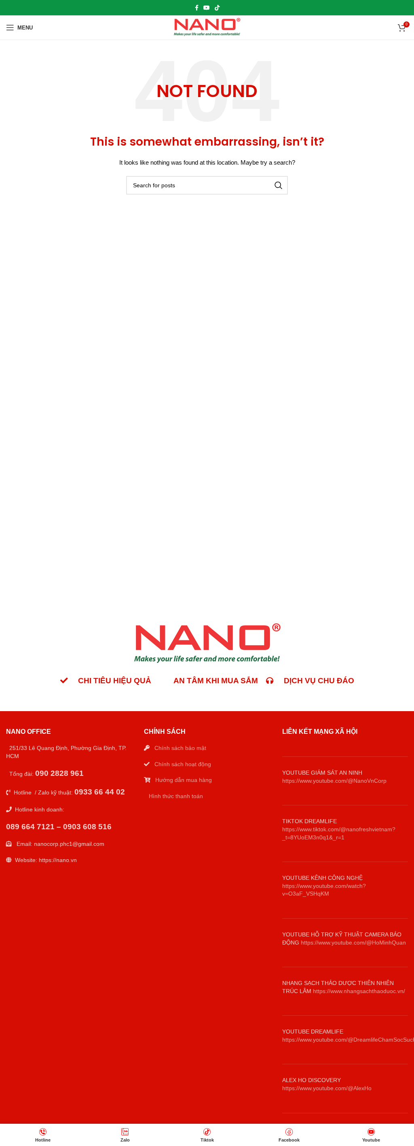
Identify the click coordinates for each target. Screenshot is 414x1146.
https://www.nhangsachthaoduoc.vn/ (359, 991)
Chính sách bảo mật (180, 748)
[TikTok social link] (217, 7)
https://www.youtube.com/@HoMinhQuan (353, 942)
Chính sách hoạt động (182, 764)
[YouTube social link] (206, 7)
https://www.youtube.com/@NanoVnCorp (334, 780)
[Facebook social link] (196, 7)
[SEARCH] (278, 185)
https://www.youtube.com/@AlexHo (327, 1088)
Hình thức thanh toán (176, 796)
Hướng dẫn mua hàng (183, 780)
